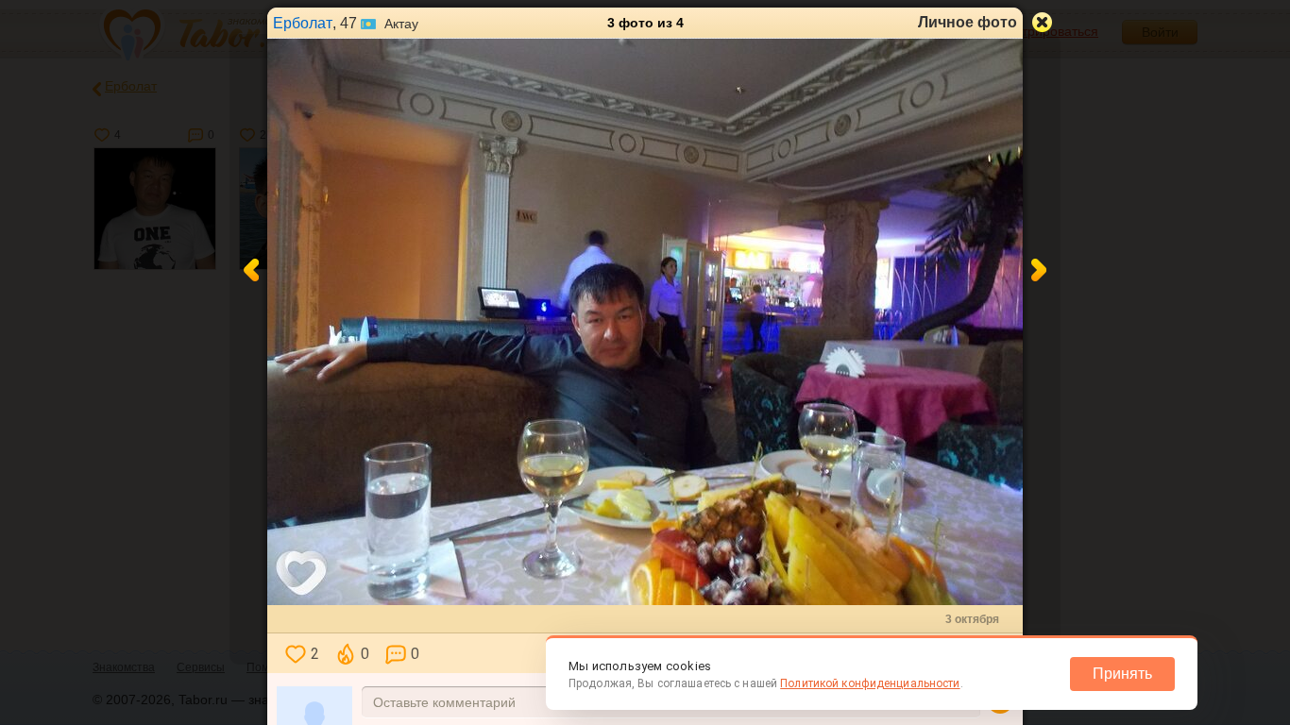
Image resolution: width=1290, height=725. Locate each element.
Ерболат (302, 23)
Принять (1122, 674)
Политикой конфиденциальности (869, 683)
